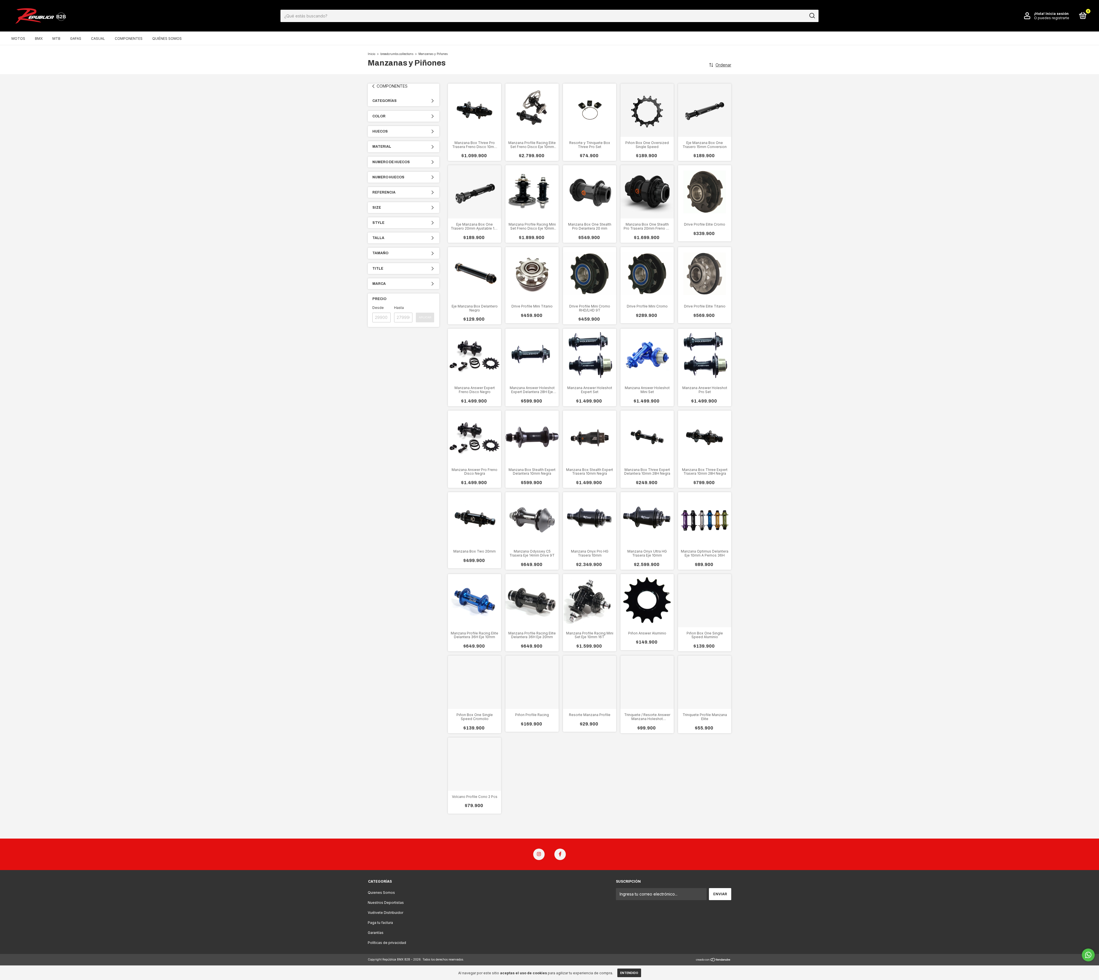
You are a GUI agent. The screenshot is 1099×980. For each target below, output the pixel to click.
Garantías (376, 932)
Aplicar (425, 317)
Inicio (371, 54)
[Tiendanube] (713, 960)
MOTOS (18, 38)
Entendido (629, 973)
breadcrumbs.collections (396, 54)
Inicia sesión (1057, 13)
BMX (39, 38)
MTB (56, 38)
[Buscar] (812, 16)
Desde (378, 307)
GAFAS (75, 38)
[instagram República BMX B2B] (539, 854)
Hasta (399, 307)
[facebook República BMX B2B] (560, 854)
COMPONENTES (129, 38)
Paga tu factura (380, 922)
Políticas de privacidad (387, 942)
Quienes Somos (381, 892)
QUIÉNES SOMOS (167, 38)
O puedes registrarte (1051, 18)
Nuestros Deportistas (386, 902)
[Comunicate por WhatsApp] (1088, 955)
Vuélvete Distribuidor (385, 912)
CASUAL (98, 38)
